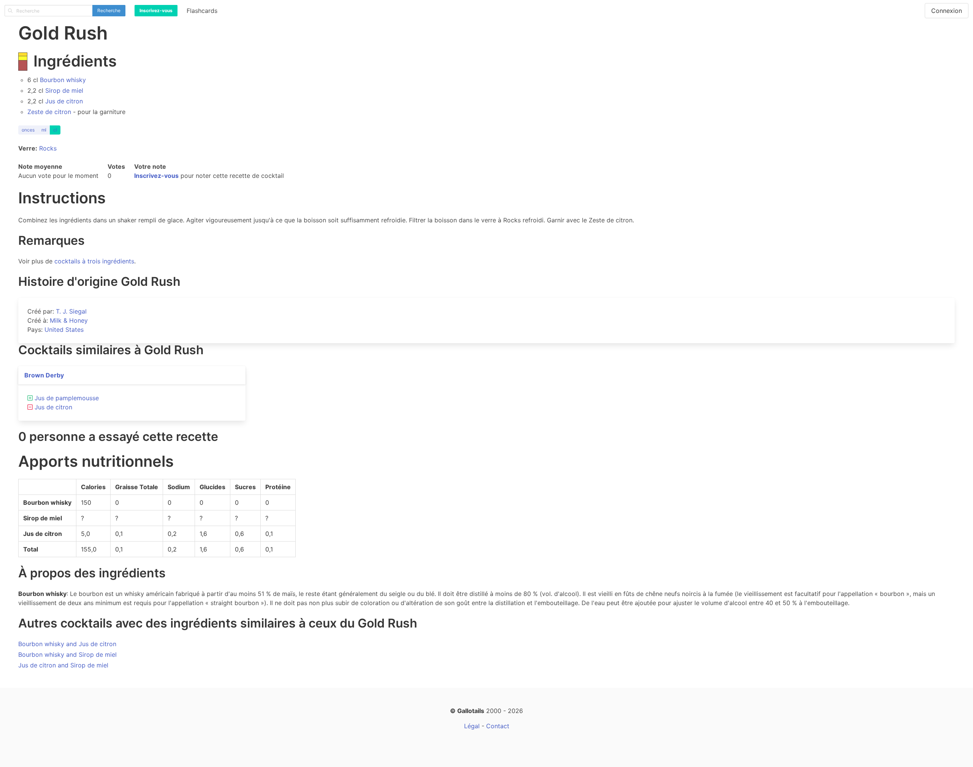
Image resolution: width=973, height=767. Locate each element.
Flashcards (202, 10)
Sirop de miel (64, 90)
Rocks (48, 148)
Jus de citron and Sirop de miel (63, 665)
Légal (472, 726)
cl (55, 130)
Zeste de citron (49, 112)
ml (43, 130)
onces (28, 130)
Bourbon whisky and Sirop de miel (67, 654)
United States (64, 329)
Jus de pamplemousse (67, 398)
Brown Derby (44, 375)
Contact (497, 726)
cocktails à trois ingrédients (94, 261)
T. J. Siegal (71, 311)
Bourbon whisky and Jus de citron (67, 644)
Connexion (946, 10)
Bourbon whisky (63, 80)
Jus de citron (64, 101)
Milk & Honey (69, 320)
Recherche (108, 10)
